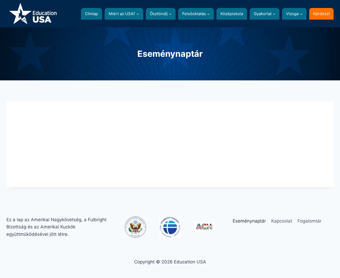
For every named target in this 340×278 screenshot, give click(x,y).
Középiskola (231, 13)
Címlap (91, 13)
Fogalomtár (309, 221)
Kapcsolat (281, 221)
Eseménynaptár (249, 221)
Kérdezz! (321, 13)
